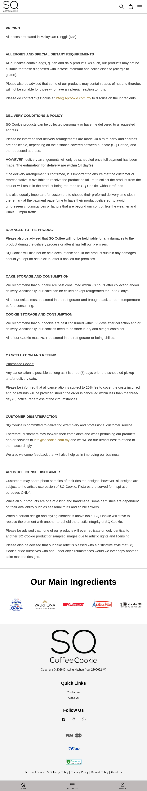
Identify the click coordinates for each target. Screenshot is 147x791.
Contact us (73, 692)
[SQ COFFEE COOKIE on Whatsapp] (83, 721)
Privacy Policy (80, 772)
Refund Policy (99, 772)
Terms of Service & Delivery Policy (46, 772)
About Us (73, 697)
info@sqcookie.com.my (73, 98)
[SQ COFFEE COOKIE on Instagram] (73, 721)
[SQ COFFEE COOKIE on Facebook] (63, 721)
